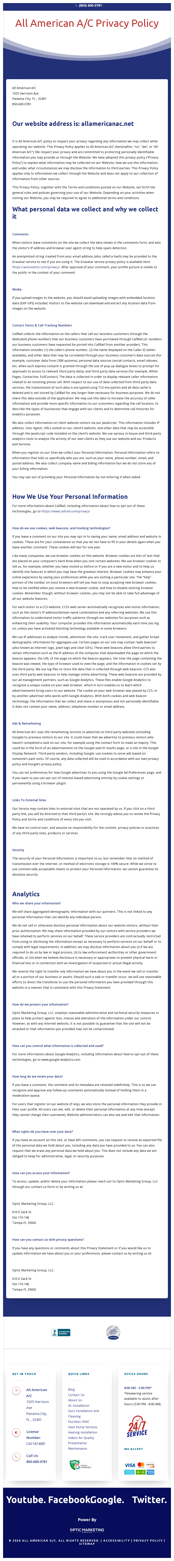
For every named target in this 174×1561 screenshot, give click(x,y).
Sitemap (87, 1543)
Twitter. (149, 1499)
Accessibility (116, 1540)
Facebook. (70, 1499)
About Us (123, 25)
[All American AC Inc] (81, 25)
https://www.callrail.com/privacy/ (65, 511)
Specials (35, 25)
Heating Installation (82, 1432)
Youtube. (26, 1499)
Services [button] (14, 25)
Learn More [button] (148, 25)
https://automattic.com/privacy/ (36, 267)
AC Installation (78, 1405)
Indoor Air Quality (81, 1438)
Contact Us (76, 1395)
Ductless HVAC (78, 1421)
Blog (71, 1389)
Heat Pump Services (82, 1427)
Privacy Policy (148, 1540)
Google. (107, 1499)
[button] (16, 1391)
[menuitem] (89, 5)
